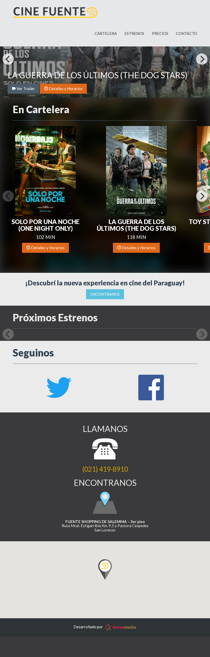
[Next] (201, 59)
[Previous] (8, 59)
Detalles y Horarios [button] (65, 88)
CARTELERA (106, 33)
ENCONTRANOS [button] (105, 294)
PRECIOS (160, 33)
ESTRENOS (134, 33)
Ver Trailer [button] (25, 88)
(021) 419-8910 (105, 469)
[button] (45, 170)
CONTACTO (186, 33)
